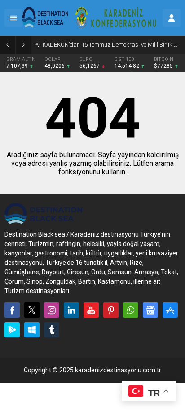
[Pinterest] (111, 310)
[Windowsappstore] (32, 329)
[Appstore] (170, 310)
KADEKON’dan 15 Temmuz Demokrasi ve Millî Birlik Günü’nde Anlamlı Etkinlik (112, 44)
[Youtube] (91, 310)
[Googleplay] (12, 329)
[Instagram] (51, 310)
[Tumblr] (51, 329)
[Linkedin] (71, 310)
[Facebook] (12, 310)
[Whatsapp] (130, 310)
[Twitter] (32, 310)
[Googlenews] (150, 310)
